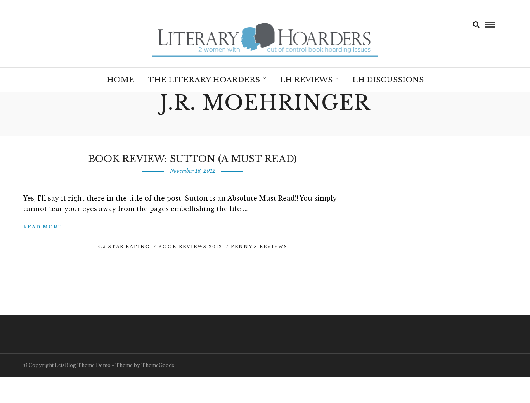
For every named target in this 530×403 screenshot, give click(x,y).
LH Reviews (306, 79)
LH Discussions (388, 79)
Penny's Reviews (259, 246)
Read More (42, 227)
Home (120, 79)
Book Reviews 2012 (190, 246)
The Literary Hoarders (204, 79)
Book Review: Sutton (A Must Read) (192, 158)
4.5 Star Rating (123, 246)
